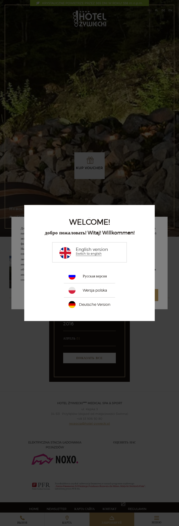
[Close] (89, 217)
